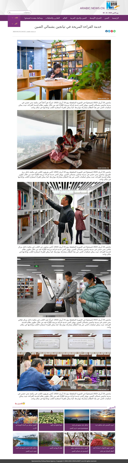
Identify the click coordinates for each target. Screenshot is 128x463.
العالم (65, 18)
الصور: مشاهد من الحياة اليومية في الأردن (26, 426)
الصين (106, 18)
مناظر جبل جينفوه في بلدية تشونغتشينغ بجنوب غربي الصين (79, 426)
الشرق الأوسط (95, 18)
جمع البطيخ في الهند (56, 425)
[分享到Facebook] (106, 31)
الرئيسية (115, 18)
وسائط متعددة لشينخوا (34, 18)
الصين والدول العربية (78, 18)
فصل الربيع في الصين (56, 448)
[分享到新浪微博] (112, 31)
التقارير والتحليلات (53, 18)
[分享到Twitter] (109, 31)
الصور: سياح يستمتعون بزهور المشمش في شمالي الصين (79, 449)
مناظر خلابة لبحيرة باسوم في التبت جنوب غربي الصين (26, 449)
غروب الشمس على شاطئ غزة (104, 425)
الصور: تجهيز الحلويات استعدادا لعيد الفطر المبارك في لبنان (103, 449)
